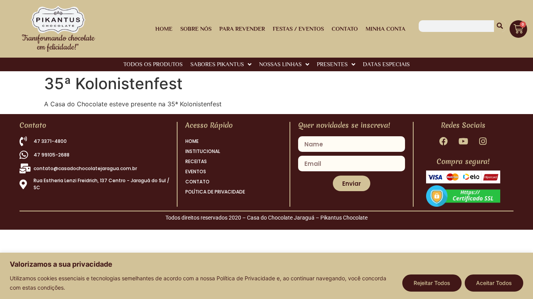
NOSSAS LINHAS (280, 64)
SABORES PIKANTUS (217, 64)
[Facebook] (443, 141)
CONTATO (197, 181)
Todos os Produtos (153, 64)
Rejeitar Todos (432, 283)
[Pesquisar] (500, 26)
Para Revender (242, 28)
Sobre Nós (195, 28)
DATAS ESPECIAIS (386, 64)
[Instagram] (483, 141)
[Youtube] (463, 141)
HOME (163, 28)
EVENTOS (195, 171)
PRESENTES (332, 64)
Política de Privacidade (246, 278)
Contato (345, 28)
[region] (266, 276)
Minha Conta (385, 28)
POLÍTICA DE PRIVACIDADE (215, 191)
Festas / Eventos (298, 28)
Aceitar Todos (494, 283)
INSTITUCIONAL (202, 151)
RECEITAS (196, 161)
